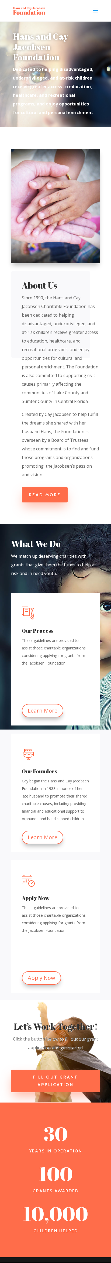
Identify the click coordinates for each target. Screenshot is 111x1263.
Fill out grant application (55, 1080)
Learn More (42, 710)
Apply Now (41, 977)
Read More (45, 494)
